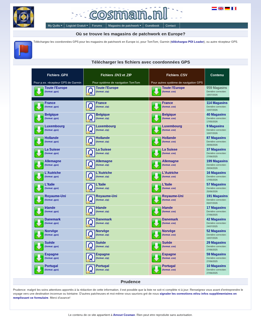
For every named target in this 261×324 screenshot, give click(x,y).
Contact (171, 25)
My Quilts (54, 25)
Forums (97, 25)
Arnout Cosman (124, 314)
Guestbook (152, 25)
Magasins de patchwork (123, 25)
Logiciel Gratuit (76, 25)
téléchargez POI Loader (187, 41)
